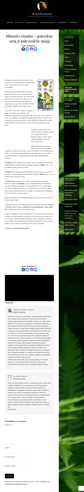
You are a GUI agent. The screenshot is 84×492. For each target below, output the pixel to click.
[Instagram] (31, 49)
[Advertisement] (29, 65)
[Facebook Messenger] (35, 49)
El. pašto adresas (10, 457)
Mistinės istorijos (70, 75)
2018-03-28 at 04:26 (19, 312)
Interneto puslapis (10, 466)
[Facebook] (23, 49)
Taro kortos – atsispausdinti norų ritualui (17, 228)
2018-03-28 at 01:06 (19, 379)
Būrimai (67, 49)
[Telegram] (27, 49)
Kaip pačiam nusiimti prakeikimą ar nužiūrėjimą (71, 192)
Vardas (7, 448)
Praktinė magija (42, 13)
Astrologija (68, 61)
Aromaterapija (69, 65)
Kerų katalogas (69, 45)
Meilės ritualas (69, 229)
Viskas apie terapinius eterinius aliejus (71, 89)
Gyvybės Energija (70, 116)
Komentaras (9, 425)
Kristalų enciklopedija (71, 80)
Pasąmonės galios (70, 53)
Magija (67, 57)
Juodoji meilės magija (71, 199)
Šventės (67, 41)
